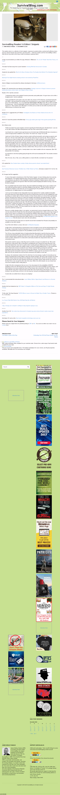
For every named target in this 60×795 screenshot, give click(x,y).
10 (54, 726)
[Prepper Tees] (44, 643)
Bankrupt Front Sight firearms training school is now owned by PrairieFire (20, 77)
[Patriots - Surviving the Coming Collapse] (44, 561)
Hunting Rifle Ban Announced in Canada (36, 66)
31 (54, 730)
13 (38, 727)
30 (50, 730)
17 (54, 727)
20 (38, 729)
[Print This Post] (44, 46)
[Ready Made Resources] (44, 402)
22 (46, 729)
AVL (34, 323)
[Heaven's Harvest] (44, 610)
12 (34, 727)
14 (42, 727)
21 (42, 729)
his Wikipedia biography (33, 224)
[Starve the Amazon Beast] (16, 643)
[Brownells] (44, 534)
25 (30, 730)
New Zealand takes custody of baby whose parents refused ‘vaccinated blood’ (30, 163)
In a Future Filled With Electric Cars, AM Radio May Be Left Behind (18, 300)
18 (30, 729)
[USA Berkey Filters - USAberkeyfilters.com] (16, 675)
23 (50, 729)
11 (30, 727)
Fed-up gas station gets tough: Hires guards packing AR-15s (41, 119)
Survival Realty (6, 346)
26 (34, 730)
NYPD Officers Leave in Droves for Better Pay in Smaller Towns (34, 293)
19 (34, 729)
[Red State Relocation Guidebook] (44, 692)
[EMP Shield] (16, 659)
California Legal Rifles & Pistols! (11, 341)
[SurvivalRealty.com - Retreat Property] (44, 377)
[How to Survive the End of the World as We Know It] (44, 482)
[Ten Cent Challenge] (44, 708)
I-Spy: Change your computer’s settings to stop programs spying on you (20, 305)
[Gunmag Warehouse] (44, 507)
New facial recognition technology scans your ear (28, 318)
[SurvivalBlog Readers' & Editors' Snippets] (30, 27)
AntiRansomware (41, 83)
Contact (4, 325)
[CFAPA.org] (44, 675)
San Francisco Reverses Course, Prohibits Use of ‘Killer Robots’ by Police (20, 168)
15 (46, 727)
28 (42, 730)
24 (54, 729)
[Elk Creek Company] (44, 458)
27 (38, 730)
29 (46, 730)
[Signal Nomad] (44, 585)
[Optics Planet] (44, 659)
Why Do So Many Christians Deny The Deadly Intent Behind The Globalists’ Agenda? (37, 72)
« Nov (31, 733)
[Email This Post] (46, 46)
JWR (30, 323)
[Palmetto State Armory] (44, 430)
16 (50, 727)
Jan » (35, 733)
